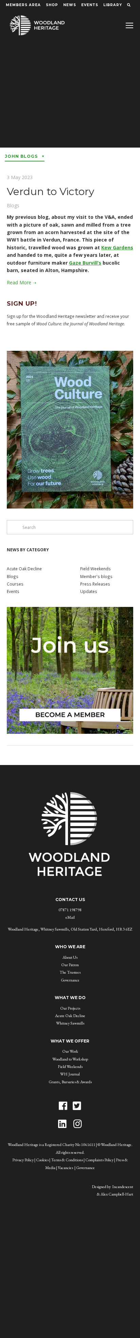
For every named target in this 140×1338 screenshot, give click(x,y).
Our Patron (70, 965)
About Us (70, 957)
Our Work (70, 1051)
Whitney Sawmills (70, 1023)
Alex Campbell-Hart (117, 1194)
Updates (88, 591)
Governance (70, 980)
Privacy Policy (23, 1160)
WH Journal (70, 1074)
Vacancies (65, 1167)
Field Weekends (95, 568)
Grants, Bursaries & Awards (70, 1082)
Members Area (23, 5)
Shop (52, 5)
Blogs (13, 205)
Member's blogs (96, 576)
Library (112, 5)
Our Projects (70, 1008)
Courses (15, 584)
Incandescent (122, 1186)
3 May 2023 (20, 177)
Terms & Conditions (67, 1160)
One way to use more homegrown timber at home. (70, 101)
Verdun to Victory (50, 191)
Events (89, 5)
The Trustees (70, 972)
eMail (70, 917)
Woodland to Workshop (70, 1059)
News (69, 5)
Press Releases (95, 584)
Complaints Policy (99, 1160)
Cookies (42, 1160)
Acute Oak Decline (24, 568)
